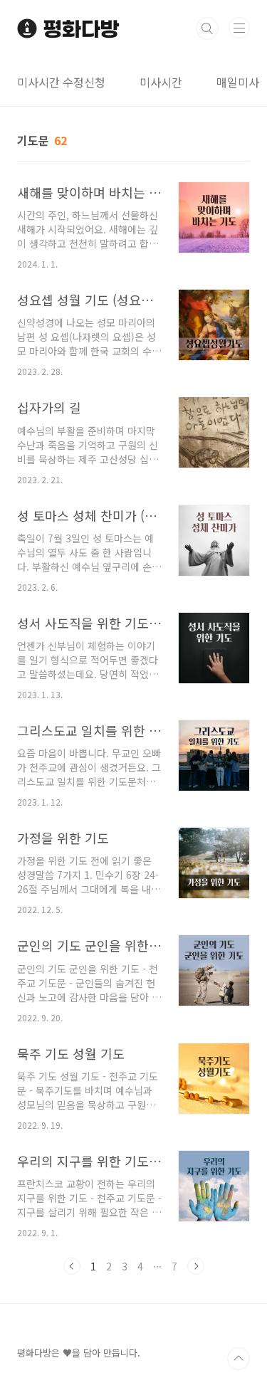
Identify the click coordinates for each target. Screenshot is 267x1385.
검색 (207, 28)
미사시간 (161, 81)
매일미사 (237, 81)
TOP (238, 1358)
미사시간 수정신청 (61, 81)
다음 (195, 1266)
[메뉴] (239, 27)
